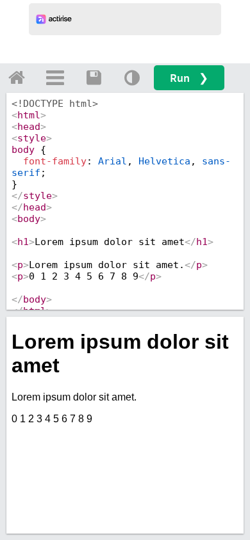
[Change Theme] (132, 77)
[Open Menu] (55, 77)
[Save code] (93, 77)
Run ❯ (189, 77)
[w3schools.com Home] (16, 77)
